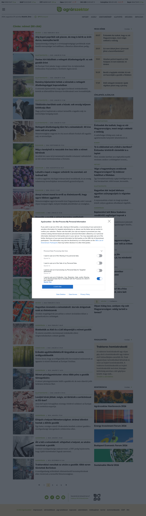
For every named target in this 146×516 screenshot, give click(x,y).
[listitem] (73, 251)
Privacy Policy (85, 294)
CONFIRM (58, 286)
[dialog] (73, 258)
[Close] (110, 222)
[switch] (99, 255)
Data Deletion (61, 294)
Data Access (73, 294)
